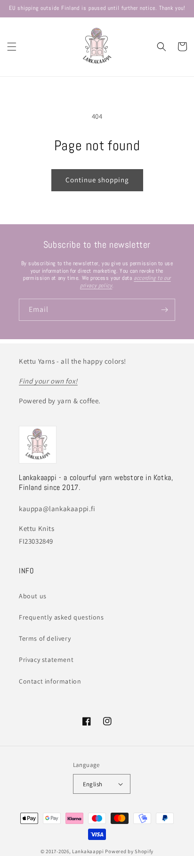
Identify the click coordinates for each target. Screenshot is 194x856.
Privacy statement (46, 659)
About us (33, 596)
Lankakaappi (88, 851)
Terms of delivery (45, 638)
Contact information (50, 681)
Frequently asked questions (61, 617)
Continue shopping (97, 179)
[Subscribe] (164, 310)
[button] (11, 46)
